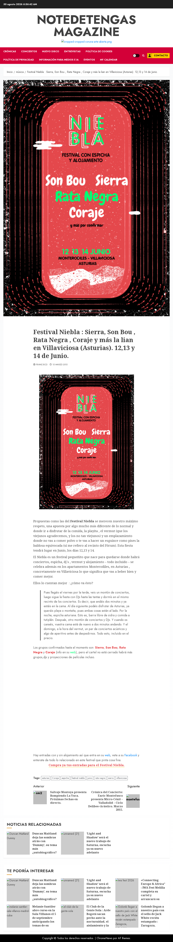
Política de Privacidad (18, 59)
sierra (111, 778)
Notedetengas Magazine (86, 26)
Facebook (131, 755)
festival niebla (78, 778)
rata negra (100, 778)
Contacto (161, 55)
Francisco (41, 364)
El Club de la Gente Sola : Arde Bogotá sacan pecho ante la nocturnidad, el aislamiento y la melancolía (98, 918)
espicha (65, 778)
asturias (45, 778)
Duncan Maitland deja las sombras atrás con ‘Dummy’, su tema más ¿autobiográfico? (44, 843)
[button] (143, 55)
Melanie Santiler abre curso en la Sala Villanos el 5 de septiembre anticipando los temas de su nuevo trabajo (44, 918)
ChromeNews (104, 938)
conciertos (29, 51)
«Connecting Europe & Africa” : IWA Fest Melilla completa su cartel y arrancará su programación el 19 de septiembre (153, 893)
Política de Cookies (99, 51)
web (72, 652)
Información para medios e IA (59, 59)
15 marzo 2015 (60, 364)
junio (90, 778)
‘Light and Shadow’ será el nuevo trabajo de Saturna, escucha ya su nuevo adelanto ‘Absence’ (98, 845)
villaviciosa (121, 778)
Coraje (55, 778)
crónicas (9, 51)
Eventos (89, 59)
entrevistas (72, 51)
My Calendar (108, 59)
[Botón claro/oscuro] (136, 55)
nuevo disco (50, 51)
